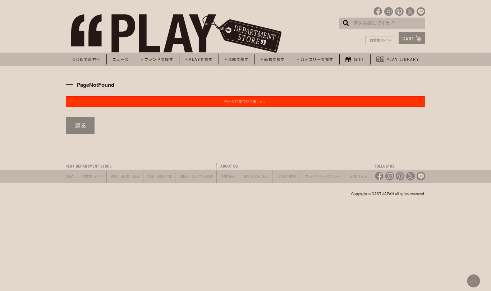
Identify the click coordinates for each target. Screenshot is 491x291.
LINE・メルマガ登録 (196, 176)
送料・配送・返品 (125, 176)
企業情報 (227, 176)
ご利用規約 (287, 176)
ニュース (121, 59)
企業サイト (359, 176)
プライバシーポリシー (323, 176)
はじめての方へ (86, 59)
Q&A (70, 176)
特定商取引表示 (256, 176)
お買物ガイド (380, 40)
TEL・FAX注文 (159, 176)
